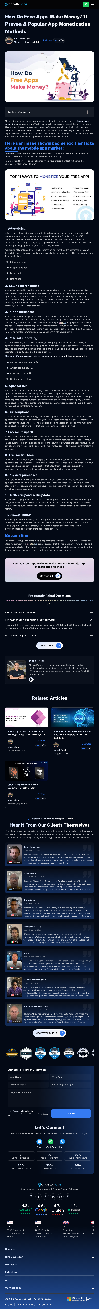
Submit (71, 1113)
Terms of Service (20, 1116)
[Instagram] (31, 1196)
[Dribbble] (68, 1196)
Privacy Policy (45, 1304)
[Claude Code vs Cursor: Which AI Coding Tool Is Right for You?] (26, 771)
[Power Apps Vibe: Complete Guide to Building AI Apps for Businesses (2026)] (26, 718)
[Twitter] (46, 1196)
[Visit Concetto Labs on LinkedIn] (53, 1196)
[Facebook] (38, 1196)
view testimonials (46, 1033)
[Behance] (60, 1196)
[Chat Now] (86, 4)
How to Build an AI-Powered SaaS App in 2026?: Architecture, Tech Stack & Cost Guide (72, 734)
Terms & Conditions (25, 1304)
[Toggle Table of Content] (88, 112)
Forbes (62, 322)
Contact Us (46, 576)
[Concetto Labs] (16, 4)
